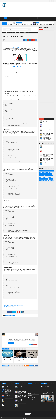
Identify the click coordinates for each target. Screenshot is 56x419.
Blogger (27, 365)
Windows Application (46, 180)
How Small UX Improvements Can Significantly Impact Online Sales (47, 138)
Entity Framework (32, 397)
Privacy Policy (18, 0)
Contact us (25, 0)
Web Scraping (30, 17)
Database (25, 17)
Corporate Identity (32, 393)
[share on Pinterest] (32, 40)
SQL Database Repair (48, 177)
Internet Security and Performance (43, 175)
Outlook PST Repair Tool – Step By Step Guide (9, 396)
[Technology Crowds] (9, 5)
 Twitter (14, 312)
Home (3, 0)
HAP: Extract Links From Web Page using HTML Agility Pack (7, 360)
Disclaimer (14, 0)
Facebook (36, 365)
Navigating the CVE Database (8, 386)
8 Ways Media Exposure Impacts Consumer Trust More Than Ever (48, 125)
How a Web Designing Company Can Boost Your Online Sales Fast (15, 24)
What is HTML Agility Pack (8, 302)
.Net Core (35, 17)
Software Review (10, 19)
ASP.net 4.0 (30, 389)
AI (18, 19)
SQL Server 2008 (41, 178)
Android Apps (52, 170)
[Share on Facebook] (24, 40)
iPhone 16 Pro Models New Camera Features (8, 405)
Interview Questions (18, 17)
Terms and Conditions (10, 0)
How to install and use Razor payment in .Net (8, 400)
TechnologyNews (51, 178)
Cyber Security (40, 17)
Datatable (50, 172)
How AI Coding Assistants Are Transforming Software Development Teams (48, 121)
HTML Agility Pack (8, 32)
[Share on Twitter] (26, 40)
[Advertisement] (38, 9)
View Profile (10, 342)
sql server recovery (51, 180)
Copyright (22, 0)
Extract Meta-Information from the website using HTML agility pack (13, 305)
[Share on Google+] (28, 40)
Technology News (4, 19)
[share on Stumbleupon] (34, 40)
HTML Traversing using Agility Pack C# (9, 306)
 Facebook (10, 312)
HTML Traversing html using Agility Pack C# (15, 47)
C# (47, 172)
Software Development (10, 22)
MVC (40, 177)
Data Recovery (45, 17)
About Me (5, 0)
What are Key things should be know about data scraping (19, 360)
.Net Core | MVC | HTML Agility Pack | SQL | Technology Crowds (24, 418)
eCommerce (15, 19)
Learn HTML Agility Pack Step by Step (15, 66)
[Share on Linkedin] (30, 40)
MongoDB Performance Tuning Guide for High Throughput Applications (37, 24)
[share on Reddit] (36, 40)
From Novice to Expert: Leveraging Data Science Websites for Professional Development (8, 391)
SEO (20, 19)
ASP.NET (12, 17)
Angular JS (41, 172)
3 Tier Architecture (45, 170)
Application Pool (44, 172)
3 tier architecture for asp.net (34, 386)
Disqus (31, 365)
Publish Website (43, 177)
